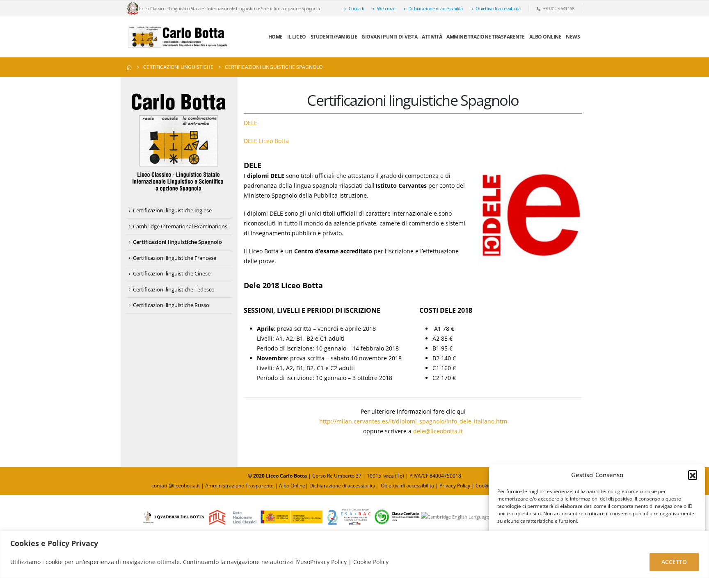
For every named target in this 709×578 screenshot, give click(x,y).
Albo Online (292, 485)
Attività (432, 36)
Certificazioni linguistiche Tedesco (174, 289)
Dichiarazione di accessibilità (435, 8)
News (573, 36)
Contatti (356, 8)
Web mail (386, 8)
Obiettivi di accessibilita (407, 485)
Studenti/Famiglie (334, 36)
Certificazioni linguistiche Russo (171, 305)
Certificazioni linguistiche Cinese (171, 273)
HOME (275, 36)
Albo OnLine (545, 36)
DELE (250, 123)
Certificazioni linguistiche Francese (174, 258)
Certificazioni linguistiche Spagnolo (177, 242)
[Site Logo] (178, 37)
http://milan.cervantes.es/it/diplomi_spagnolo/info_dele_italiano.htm (413, 421)
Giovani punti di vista (389, 36)
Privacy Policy (455, 485)
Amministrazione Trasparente (485, 36)
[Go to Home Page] (129, 67)
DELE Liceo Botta (266, 141)
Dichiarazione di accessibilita (342, 485)
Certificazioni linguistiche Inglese (172, 210)
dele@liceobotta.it (438, 431)
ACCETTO (674, 562)
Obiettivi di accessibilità (498, 8)
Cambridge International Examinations (180, 226)
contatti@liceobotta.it (175, 485)
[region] (354, 554)
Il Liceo (296, 36)
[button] (692, 475)
